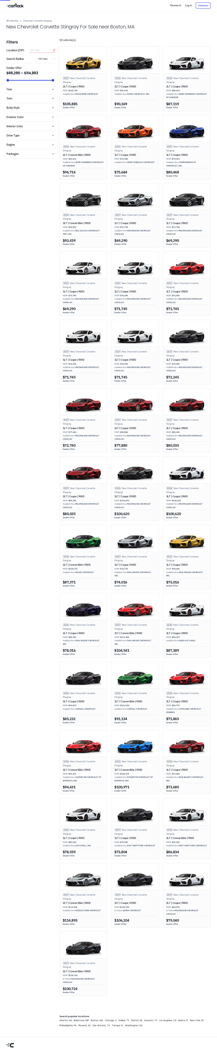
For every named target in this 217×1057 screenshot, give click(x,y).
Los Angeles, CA (167, 1020)
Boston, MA (97, 1020)
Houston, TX (150, 1020)
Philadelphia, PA (67, 1025)
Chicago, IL (111, 1020)
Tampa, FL (117, 1025)
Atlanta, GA (65, 1020)
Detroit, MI (136, 1020)
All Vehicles (12, 20)
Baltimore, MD (81, 1020)
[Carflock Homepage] (15, 5)
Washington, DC (134, 1025)
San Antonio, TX (101, 1025)
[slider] (8, 80)
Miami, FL (183, 1020)
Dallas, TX (124, 1020)
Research (175, 5)
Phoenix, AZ (84, 1025)
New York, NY (197, 1020)
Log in (188, 5)
